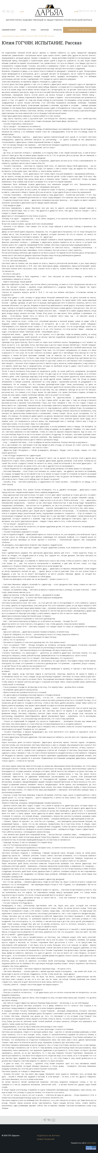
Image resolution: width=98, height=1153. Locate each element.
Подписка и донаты (79, 30)
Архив (23, 30)
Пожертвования (45, 1139)
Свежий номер (9, 30)
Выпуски (12, 36)
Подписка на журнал (48, 1135)
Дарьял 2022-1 (21, 36)
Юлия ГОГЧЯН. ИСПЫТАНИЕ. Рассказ (40, 36)
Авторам (45, 30)
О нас (33, 30)
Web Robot (91, 1143)
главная (4, 36)
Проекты (57, 30)
